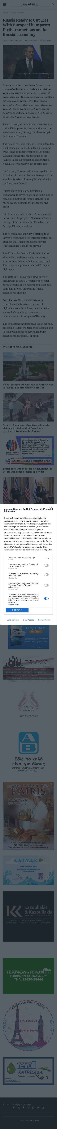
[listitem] (28, 559)
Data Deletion (13, 620)
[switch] (46, 565)
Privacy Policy (44, 620)
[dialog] (28, 564)
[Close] (51, 509)
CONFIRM (17, 610)
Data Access (28, 620)
